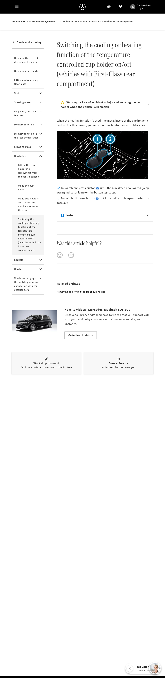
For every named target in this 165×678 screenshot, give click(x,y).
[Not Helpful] (71, 255)
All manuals (18, 21)
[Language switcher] (109, 6)
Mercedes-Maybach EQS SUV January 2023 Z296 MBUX (44, 21)
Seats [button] (17, 93)
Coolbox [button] (19, 269)
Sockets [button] (18, 260)
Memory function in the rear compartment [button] (27, 135)
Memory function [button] (24, 124)
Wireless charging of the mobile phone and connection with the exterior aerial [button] (26, 284)
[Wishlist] (120, 6)
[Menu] (17, 7)
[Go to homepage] (82, 6)
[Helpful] (60, 255)
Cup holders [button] (21, 156)
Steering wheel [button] (22, 102)
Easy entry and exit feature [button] (25, 113)
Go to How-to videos (80, 335)
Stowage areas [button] (22, 146)
